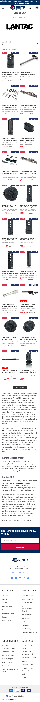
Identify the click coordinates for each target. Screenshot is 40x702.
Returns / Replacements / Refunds (27, 608)
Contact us (5, 603)
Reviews (24, 674)
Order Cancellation (28, 603)
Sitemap (24, 678)
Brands (24, 661)
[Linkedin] (28, 577)
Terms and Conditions (30, 632)
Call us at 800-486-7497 (20, 572)
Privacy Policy (30, 625)
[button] (3, 42)
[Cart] (36, 7)
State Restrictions (8, 655)
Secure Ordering (27, 599)
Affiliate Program (27, 614)
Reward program (7, 659)
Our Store (5, 596)
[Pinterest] (24, 577)
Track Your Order (27, 596)
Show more (20, 387)
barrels (10, 433)
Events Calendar (7, 620)
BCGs (20, 483)
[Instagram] (16, 577)
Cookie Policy (30, 629)
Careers (4, 617)
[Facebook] (12, 577)
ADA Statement (7, 662)
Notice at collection (9, 699)
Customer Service (8, 652)
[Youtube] (20, 577)
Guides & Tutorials (28, 665)
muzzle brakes (7, 431)
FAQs (23, 622)
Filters (32, 43)
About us (5, 599)
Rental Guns (6, 610)
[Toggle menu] (3, 8)
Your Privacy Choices (16, 696)
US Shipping (26, 618)
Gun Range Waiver (8, 613)
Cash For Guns (7, 666)
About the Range (7, 606)
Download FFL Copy (29, 657)
